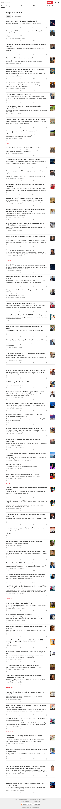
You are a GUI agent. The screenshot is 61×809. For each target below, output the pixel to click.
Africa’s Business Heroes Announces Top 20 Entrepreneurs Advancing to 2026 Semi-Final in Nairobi (25, 70)
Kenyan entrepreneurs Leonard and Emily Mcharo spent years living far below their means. (25, 754)
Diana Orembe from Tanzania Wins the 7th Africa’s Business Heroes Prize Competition (26, 706)
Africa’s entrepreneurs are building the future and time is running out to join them (25, 529)
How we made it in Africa (16, 25)
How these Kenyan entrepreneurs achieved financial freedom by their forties (26, 750)
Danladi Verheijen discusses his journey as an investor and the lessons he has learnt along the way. (26, 519)
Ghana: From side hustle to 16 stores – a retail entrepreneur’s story (26, 237)
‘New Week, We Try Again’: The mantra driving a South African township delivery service (26, 587)
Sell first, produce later (13, 464)
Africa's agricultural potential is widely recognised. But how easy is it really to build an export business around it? (26, 214)
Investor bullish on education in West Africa (20, 303)
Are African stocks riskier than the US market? (21, 21)
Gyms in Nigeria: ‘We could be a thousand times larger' (24, 428)
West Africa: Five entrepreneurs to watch (19, 58)
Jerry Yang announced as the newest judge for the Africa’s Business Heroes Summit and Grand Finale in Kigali (25, 767)
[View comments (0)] (20, 27)
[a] (52, 33)
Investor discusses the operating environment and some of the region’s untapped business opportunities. (25, 294)
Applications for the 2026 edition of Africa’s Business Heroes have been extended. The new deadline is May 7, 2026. (25, 492)
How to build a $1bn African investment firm (20, 563)
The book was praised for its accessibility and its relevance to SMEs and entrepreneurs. (25, 227)
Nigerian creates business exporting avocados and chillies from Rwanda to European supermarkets (25, 210)
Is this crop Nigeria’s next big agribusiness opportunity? (24, 198)
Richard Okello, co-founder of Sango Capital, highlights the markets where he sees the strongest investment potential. (26, 394)
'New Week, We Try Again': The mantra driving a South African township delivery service (26, 720)
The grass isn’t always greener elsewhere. (17, 543)
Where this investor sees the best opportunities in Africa (25, 392)
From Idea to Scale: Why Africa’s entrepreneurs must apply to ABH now (26, 502)
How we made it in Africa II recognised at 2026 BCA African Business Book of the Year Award (25, 224)
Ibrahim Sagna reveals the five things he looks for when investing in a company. (25, 49)
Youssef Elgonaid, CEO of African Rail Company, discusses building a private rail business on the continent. (26, 444)
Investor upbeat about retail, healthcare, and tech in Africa (25, 119)
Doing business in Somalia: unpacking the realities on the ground (25, 291)
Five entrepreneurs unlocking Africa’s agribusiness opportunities (23, 132)
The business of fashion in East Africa (18, 94)
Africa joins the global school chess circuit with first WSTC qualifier (25, 277)
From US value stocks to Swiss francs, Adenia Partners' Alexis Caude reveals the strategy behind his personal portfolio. (26, 267)
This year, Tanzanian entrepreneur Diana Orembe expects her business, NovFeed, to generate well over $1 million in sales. (25, 577)
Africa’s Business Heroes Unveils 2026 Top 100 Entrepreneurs (26, 315)
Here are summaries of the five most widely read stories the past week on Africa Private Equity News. (26, 458)
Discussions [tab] (18, 16)
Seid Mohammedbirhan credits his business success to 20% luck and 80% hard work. (26, 358)
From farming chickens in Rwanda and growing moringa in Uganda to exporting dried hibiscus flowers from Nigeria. (25, 135)
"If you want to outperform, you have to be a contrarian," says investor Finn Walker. (26, 35)
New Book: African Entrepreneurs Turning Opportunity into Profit (25, 652)
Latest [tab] (8, 16)
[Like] (7, 54)
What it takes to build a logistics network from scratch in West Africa (26, 341)
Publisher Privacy (34, 799)
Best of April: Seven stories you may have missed (22, 474)
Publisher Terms (42, 799)
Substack (24, 807)
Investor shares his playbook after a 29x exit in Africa (23, 148)
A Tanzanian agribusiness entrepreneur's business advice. (21, 466)
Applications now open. (12, 644)
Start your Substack (27, 804)
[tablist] (14, 16)
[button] (2, 6)
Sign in (57, 2)
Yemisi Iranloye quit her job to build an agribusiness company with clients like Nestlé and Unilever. (26, 631)
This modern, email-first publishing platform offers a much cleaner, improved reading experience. (24, 696)
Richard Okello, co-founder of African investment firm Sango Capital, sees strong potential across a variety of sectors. (26, 122)
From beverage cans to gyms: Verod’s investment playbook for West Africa (26, 515)
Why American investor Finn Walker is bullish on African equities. (23, 23)
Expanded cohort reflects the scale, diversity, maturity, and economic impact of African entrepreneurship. (26, 317)
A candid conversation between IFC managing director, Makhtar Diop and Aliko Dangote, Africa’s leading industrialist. (26, 406)
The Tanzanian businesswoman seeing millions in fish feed (25, 574)
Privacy (27, 801)
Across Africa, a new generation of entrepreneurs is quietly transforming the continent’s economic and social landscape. (26, 788)
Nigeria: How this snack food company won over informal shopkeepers (25, 185)
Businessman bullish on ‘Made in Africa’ (19, 615)
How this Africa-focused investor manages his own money (25, 265)
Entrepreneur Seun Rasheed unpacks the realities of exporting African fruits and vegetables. (26, 110)
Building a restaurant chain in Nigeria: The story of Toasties (25, 370)
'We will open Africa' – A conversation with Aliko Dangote (25, 403)
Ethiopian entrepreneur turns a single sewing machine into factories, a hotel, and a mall (25, 354)
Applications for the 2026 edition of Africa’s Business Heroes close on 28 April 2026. (25, 532)
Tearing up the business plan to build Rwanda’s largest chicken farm (24, 736)
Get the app (37, 804)
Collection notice (36, 801)
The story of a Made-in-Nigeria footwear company (22, 665)
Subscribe (49, 2)
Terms (30, 801)
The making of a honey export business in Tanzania (23, 83)
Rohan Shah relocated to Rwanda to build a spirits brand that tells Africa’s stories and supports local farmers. (26, 606)
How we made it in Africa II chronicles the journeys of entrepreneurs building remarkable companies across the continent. (24, 656)
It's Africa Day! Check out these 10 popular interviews (24, 382)
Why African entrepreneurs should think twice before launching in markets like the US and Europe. (26, 554)
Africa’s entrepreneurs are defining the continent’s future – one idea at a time (25, 784)
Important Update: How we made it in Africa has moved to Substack (25, 693)
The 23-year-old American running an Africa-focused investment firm (24, 32)
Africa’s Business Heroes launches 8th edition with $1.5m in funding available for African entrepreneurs (26, 641)
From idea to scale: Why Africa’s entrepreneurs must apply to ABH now (26, 488)
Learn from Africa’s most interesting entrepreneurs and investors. (24, 384)
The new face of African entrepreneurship (20, 250)
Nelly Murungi (13, 645)
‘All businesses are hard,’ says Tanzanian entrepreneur (24, 541)
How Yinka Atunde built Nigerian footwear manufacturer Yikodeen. (24, 667)
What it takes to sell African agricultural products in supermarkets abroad (23, 107)
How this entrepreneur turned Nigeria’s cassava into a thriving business (26, 627)
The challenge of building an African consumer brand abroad (26, 551)
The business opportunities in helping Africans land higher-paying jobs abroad (26, 172)
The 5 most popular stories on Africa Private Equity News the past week (26, 454)
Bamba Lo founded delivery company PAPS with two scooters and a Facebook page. (24, 344)
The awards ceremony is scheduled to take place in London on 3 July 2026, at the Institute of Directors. (26, 419)
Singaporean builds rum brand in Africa (19, 603)
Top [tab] (12, 16)
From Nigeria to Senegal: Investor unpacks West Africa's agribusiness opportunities (24, 676)
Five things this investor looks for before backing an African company (26, 45)
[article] (30, 24)
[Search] (53, 16)
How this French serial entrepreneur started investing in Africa (24, 327)
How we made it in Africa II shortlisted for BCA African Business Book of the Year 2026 (24, 415)
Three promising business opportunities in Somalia (23, 159)
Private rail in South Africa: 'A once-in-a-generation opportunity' (23, 440)
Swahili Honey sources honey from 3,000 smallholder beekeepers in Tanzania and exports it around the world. (24, 85)
